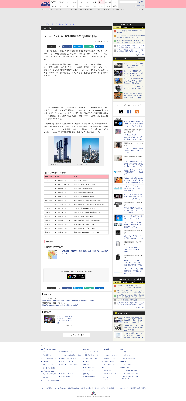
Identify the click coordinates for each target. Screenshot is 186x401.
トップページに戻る (76, 335)
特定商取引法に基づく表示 (138, 388)
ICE (121, 349)
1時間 (117, 27)
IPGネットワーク (125, 367)
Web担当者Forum (48, 355)
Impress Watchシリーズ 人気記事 (129, 279)
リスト (59, 46)
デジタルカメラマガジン (50, 374)
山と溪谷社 (86, 365)
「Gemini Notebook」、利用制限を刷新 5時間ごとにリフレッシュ (133, 271)
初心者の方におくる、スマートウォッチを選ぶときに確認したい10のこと (133, 328)
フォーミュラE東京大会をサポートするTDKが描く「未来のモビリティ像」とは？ (133, 73)
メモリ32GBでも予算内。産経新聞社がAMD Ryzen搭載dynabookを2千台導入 (133, 81)
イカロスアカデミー (109, 365)
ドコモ (44, 9)
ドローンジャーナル (49, 365)
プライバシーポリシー (100, 388)
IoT (109, 9)
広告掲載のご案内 (73, 388)
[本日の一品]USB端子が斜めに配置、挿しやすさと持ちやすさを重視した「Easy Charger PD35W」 (130, 42)
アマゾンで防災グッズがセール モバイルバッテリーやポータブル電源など (133, 210)
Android (98, 9)
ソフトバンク (57, 9)
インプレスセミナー (67, 361)
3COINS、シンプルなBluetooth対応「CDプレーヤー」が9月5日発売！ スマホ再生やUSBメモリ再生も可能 (130, 287)
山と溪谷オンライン (91, 367)
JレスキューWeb (109, 361)
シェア (68, 46)
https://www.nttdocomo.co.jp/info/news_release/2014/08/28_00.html (68, 300)
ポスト (53, 46)
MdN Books (107, 370)
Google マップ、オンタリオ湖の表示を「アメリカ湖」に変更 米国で (133, 188)
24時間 (125, 27)
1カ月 (141, 27)
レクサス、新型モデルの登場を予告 (127, 300)
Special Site (122, 59)
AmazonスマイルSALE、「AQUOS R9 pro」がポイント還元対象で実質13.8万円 (133, 263)
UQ (76, 9)
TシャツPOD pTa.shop (130, 370)
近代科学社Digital (90, 376)
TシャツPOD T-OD (91, 358)
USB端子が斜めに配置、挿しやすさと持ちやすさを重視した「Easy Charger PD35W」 (133, 164)
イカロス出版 (105, 349)
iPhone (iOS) (89, 9)
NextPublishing (65, 376)
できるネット (47, 377)
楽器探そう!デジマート (91, 355)
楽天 (81, 9)
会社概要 (111, 388)
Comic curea (126, 355)
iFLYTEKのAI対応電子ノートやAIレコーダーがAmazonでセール (133, 249)
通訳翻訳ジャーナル (109, 358)
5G (104, 9)
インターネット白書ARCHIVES (52, 380)
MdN (103, 368)
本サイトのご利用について (48, 388)
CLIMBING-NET (89, 370)
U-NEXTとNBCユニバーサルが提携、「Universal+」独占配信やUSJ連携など (133, 225)
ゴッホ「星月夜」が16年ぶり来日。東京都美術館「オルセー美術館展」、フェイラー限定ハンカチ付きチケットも (130, 297)
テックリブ (105, 377)
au (49, 9)
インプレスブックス (67, 373)
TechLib (106, 380)
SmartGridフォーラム (67, 352)
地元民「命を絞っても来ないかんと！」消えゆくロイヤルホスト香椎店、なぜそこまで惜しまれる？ (130, 304)
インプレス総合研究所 (49, 358)
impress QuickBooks (129, 358)
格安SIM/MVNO (117, 9)
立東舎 (87, 361)
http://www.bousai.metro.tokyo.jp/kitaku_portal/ (60, 305)
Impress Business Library (68, 358)
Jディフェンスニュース (110, 355)
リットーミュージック (91, 352)
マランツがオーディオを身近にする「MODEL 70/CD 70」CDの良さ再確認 (133, 65)
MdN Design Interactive (110, 374)
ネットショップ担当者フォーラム (71, 355)
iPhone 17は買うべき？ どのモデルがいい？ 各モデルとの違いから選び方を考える (133, 335)
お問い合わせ (62, 388)
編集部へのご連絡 (86, 388)
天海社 (124, 352)
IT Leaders (46, 361)
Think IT (45, 352)
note (90, 46)
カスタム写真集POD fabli (130, 373)
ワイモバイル (68, 9)
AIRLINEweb (107, 352)
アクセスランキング (125, 24)
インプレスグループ (122, 388)
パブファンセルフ (128, 364)
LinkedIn (101, 46)
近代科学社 (86, 374)
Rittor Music (86, 349)
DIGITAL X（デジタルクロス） (70, 365)
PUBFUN (123, 361)
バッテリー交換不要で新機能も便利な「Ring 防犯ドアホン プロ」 (133, 150)
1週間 (133, 27)
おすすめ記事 (122, 313)
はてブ (79, 46)
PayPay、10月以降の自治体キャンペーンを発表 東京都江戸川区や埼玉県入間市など (133, 180)
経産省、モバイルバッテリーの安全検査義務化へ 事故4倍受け (133, 172)
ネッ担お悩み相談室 (49, 368)
